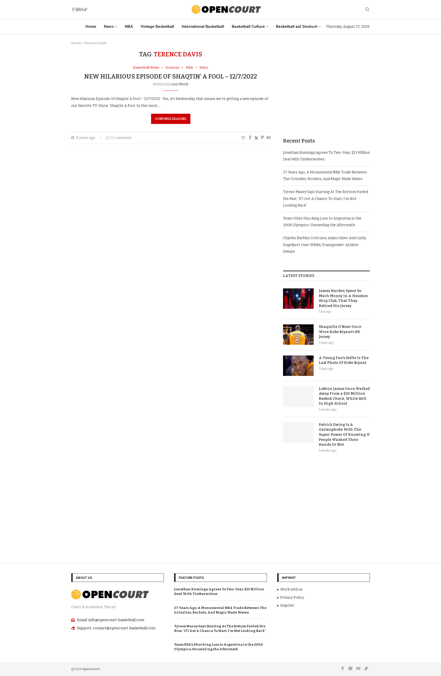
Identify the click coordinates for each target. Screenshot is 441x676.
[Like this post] (243, 138)
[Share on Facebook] (250, 138)
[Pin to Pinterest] (262, 138)
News (109, 26)
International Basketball (203, 26)
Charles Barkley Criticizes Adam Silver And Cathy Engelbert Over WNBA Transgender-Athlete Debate (324, 245)
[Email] (81, 9)
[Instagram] (77, 9)
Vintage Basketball (157, 26)
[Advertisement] (326, 86)
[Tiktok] (85, 9)
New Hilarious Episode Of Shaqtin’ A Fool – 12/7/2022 (170, 76)
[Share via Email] (268, 138)
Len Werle (180, 84)
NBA (129, 26)
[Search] (367, 9)
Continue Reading (170, 119)
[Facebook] (73, 9)
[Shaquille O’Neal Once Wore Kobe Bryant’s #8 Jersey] (298, 334)
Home (90, 26)
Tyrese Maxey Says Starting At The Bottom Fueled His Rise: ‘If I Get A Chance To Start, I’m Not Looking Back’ (325, 199)
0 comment (121, 138)
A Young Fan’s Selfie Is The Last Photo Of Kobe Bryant (344, 360)
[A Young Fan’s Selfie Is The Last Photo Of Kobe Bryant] (298, 365)
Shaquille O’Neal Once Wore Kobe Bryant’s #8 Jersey (340, 332)
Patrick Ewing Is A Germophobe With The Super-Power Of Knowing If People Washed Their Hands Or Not (344, 435)
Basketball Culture (248, 26)
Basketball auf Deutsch (296, 26)
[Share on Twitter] (256, 138)
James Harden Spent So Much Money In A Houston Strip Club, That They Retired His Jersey (343, 298)
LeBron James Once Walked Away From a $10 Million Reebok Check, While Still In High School (344, 396)
